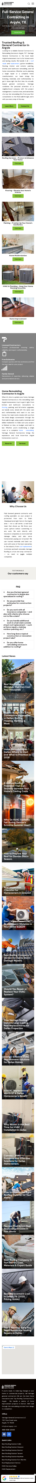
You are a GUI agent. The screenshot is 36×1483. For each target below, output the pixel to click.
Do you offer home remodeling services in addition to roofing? (15, 644)
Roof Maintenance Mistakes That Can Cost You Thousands (17, 687)
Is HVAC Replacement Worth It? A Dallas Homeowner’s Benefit (16, 1093)
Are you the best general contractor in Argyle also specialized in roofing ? (16, 594)
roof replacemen (25, 546)
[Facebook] (4, 1434)
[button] (18, 594)
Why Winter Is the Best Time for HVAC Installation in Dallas (16, 1127)
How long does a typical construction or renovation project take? (17, 636)
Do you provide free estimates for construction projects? (17, 603)
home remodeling (26, 430)
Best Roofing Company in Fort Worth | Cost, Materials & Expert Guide (18, 1263)
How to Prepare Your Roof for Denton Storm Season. (16, 856)
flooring (4, 407)
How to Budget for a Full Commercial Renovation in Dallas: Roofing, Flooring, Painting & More (17, 718)
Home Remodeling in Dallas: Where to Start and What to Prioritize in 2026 (17, 753)
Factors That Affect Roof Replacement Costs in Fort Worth (17, 1229)
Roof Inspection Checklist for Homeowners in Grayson (17, 890)
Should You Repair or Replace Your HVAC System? (15, 992)
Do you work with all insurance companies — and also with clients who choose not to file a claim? (17, 613)
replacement (15, 64)
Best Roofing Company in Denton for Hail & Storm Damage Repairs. (18, 958)
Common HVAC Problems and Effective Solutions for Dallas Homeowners (17, 1159)
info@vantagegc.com (9, 1426)
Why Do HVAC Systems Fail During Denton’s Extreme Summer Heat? (17, 822)
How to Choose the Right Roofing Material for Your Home (17, 1195)
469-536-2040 (8, 1430)
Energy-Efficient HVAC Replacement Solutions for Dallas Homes (17, 1059)
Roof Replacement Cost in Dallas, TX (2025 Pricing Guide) (17, 1296)
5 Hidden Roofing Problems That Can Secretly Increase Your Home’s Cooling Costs (16, 787)
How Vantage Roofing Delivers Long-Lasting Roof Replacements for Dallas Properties (16, 1024)
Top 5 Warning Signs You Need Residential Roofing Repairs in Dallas (17, 1330)
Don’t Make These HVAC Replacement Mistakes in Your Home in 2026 (18, 924)
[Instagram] (9, 1434)
